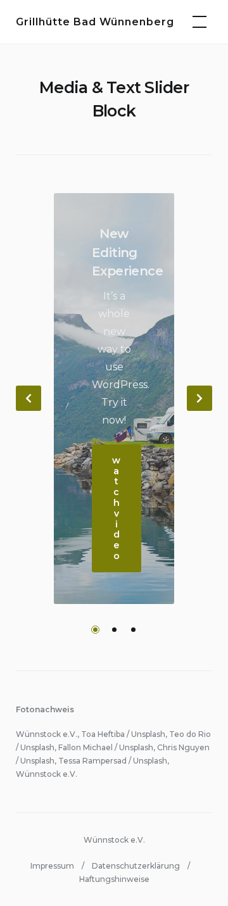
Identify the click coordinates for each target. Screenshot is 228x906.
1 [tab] (95, 629)
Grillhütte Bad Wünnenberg (95, 22)
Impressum (52, 866)
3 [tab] (133, 629)
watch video (116, 508)
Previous (28, 398)
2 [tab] (114, 629)
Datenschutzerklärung (136, 866)
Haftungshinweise (114, 879)
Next (199, 398)
